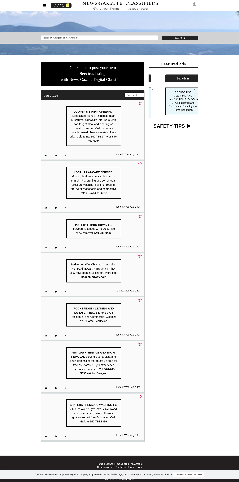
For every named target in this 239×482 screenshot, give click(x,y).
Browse (109, 464)
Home (100, 464)
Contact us (121, 467)
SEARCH (179, 38)
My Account (136, 464)
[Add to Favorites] (140, 103)
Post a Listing (122, 464)
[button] (152, 89)
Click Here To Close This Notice (188, 475)
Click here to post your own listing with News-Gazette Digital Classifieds (92, 73)
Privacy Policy (135, 467)
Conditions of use (105, 467)
